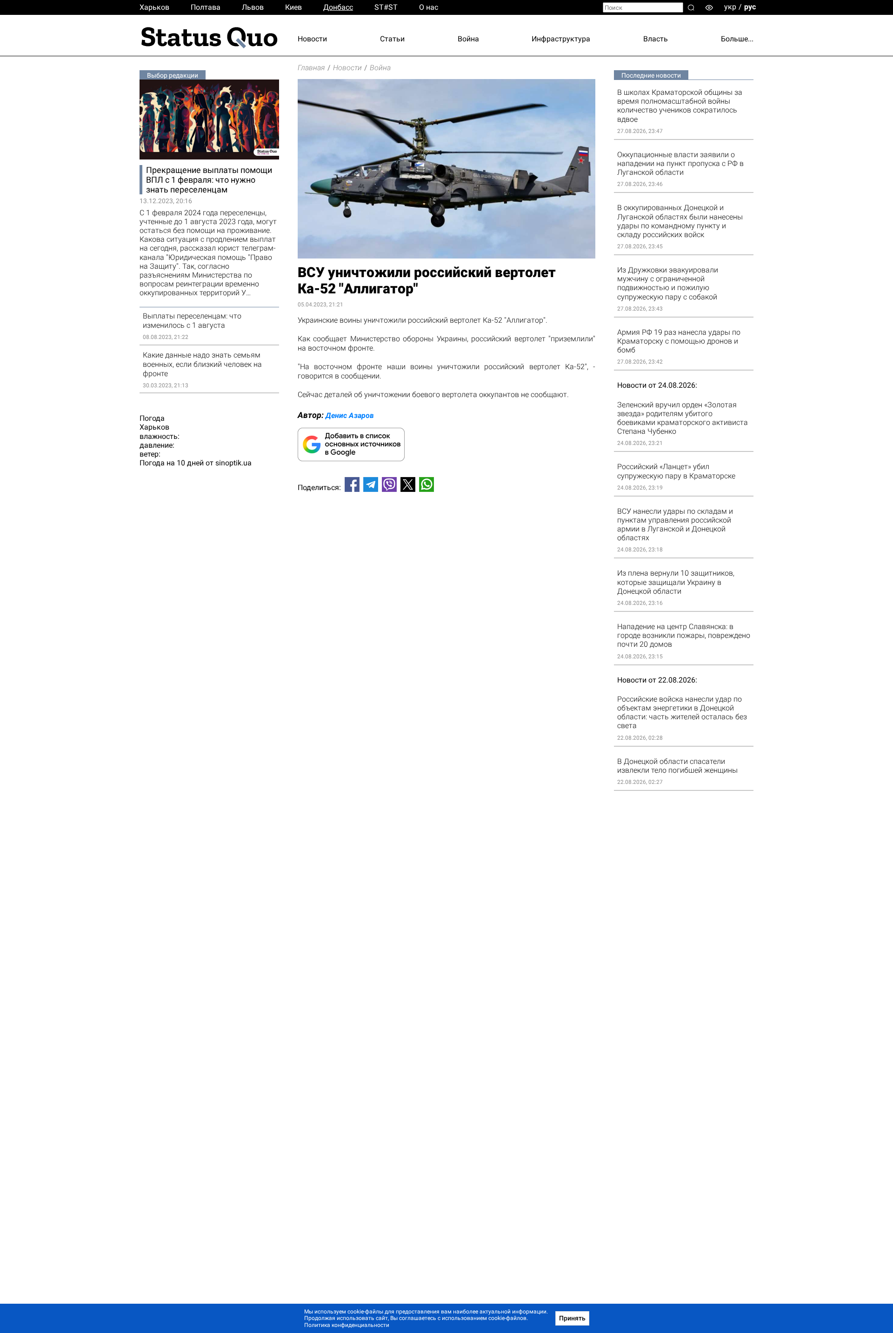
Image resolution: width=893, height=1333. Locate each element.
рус (750, 6)
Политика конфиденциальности (346, 1325)
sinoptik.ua (233, 462)
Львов (253, 7)
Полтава (205, 7)
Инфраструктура (561, 38)
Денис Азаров (350, 415)
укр (730, 6)
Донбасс (338, 7)
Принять (572, 1318)
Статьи (392, 38)
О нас (428, 7)
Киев (293, 7)
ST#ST (386, 7)
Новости (312, 38)
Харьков (154, 7)
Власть (655, 38)
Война (468, 38)
